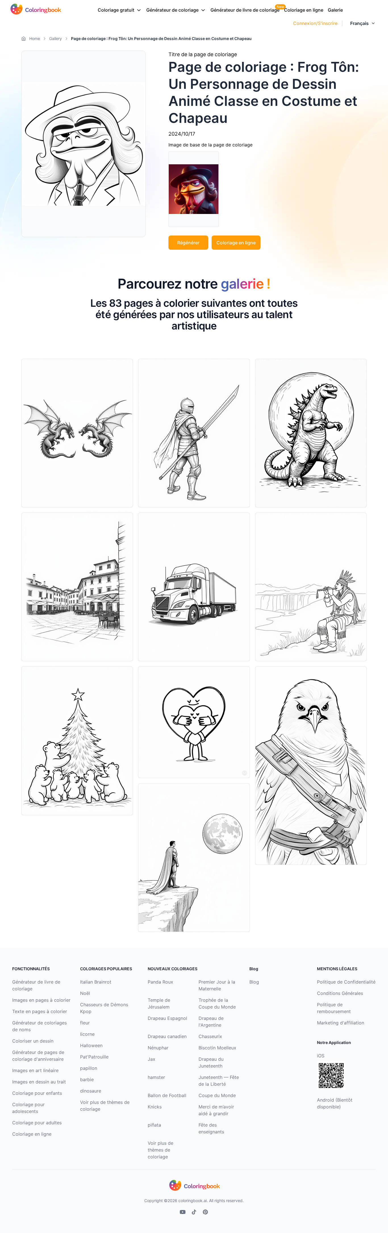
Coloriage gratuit (116, 10)
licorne (87, 1034)
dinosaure (90, 1091)
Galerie (335, 10)
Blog (254, 982)
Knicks (155, 1107)
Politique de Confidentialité (346, 982)
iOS (320, 1055)
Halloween (91, 1045)
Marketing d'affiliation (340, 1023)
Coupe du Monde (217, 1095)
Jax (151, 1059)
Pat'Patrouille (94, 1057)
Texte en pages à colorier (39, 1011)
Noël (85, 993)
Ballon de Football (167, 1095)
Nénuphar (158, 1048)
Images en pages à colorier (41, 1000)
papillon (88, 1068)
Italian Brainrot (95, 982)
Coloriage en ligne (303, 10)
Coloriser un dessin (32, 1041)
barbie (87, 1079)
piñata (154, 1125)
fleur (85, 1023)
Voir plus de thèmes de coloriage (160, 1150)
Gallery (55, 38)
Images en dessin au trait (39, 1082)
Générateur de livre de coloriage (244, 10)
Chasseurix (210, 1036)
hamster (156, 1077)
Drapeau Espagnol (167, 1018)
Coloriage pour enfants (37, 1093)
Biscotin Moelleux (217, 1048)
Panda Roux (160, 982)
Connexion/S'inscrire (315, 23)
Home (34, 38)
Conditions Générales (340, 993)
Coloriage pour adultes (37, 1122)
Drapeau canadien (167, 1036)
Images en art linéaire (35, 1070)
